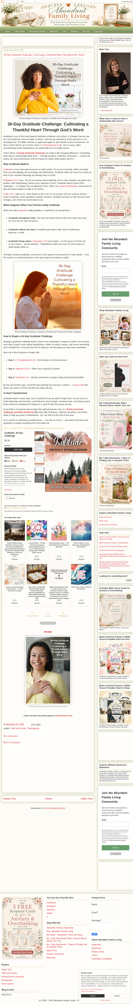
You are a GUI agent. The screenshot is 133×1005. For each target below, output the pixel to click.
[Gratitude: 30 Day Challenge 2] (39, 457)
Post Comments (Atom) (54, 808)
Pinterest (51, 910)
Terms (94, 955)
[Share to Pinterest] (40, 725)
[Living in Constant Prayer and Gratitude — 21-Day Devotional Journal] (14, 574)
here (111, 42)
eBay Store (52, 950)
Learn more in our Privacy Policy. (92, 989)
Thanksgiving (33, 728)
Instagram (51, 906)
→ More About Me (105, 110)
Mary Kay (51, 957)
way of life (79, 385)
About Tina (6, 969)
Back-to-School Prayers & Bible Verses (113, 546)
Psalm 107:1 (9, 194)
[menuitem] (87, 428)
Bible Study (54, 31)
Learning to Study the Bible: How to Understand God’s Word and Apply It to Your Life (115, 556)
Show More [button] (8, 490)
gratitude (22, 210)
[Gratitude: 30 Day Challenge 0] (39, 436)
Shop (64, 31)
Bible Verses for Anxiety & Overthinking (113, 543)
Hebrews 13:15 (22, 369)
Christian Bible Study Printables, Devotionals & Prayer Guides (44, 428)
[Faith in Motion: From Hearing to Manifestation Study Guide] (81, 530)
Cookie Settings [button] (105, 1000)
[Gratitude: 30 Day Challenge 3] (39, 467)
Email (104, 266)
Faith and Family (18, 728)
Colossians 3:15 (40, 241)
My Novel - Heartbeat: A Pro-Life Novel (64, 935)
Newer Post (9, 798)
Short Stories (8, 984)
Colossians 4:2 (22, 377)
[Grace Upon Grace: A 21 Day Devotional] (81, 574)
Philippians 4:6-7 (10, 180)
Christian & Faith (15, 428)
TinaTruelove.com (64, 716)
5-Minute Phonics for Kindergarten (111, 550)
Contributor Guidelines (102, 959)
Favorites (48, 616)
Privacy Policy (98, 952)
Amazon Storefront (55, 954)
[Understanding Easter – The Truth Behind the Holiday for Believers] (59, 530)
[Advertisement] (27, 40)
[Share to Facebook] (38, 725)
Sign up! (115, 294)
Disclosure (96, 948)
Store (6, 428)
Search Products (32, 616)
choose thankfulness (67, 186)
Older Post (87, 798)
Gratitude (7, 169)
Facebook (51, 902)
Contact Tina (98, 31)
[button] (10, 498)
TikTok (49, 913)
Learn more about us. (88, 991)
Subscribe (85, 31)
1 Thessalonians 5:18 (51, 145)
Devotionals (7, 980)
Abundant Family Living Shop (60, 928)
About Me (74, 31)
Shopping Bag (63, 616)
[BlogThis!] (34, 725)
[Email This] (32, 725)
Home (8, 31)
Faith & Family (19, 31)
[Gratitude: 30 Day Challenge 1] (39, 446)
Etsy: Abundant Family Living (60, 931)
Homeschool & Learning (37, 31)
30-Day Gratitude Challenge (31, 153)
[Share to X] (36, 725)
